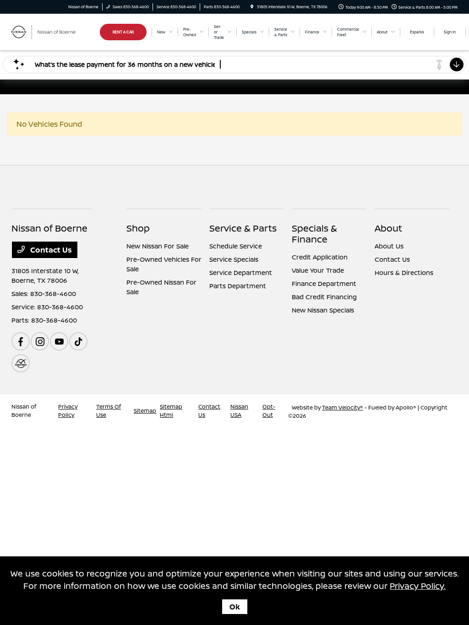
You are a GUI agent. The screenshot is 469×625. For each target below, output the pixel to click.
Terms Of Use (108, 411)
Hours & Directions (404, 272)
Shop (138, 228)
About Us (389, 246)
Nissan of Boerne (23, 411)
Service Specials (233, 259)
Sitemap (145, 411)
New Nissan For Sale (157, 246)
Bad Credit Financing (324, 296)
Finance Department (324, 283)
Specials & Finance (314, 233)
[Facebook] (20, 341)
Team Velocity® (342, 407)
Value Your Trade (318, 270)
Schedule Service (235, 246)
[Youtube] (59, 341)
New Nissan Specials (323, 310)
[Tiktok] (78, 341)
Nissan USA (239, 411)
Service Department (240, 272)
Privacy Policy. (418, 585)
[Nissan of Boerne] (52, 31)
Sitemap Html (171, 411)
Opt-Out (268, 411)
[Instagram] (40, 341)
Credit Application (320, 257)
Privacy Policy (67, 411)
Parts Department (237, 285)
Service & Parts (243, 228)
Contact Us (50, 250)
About (388, 228)
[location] (252, 6)
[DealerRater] (20, 363)
